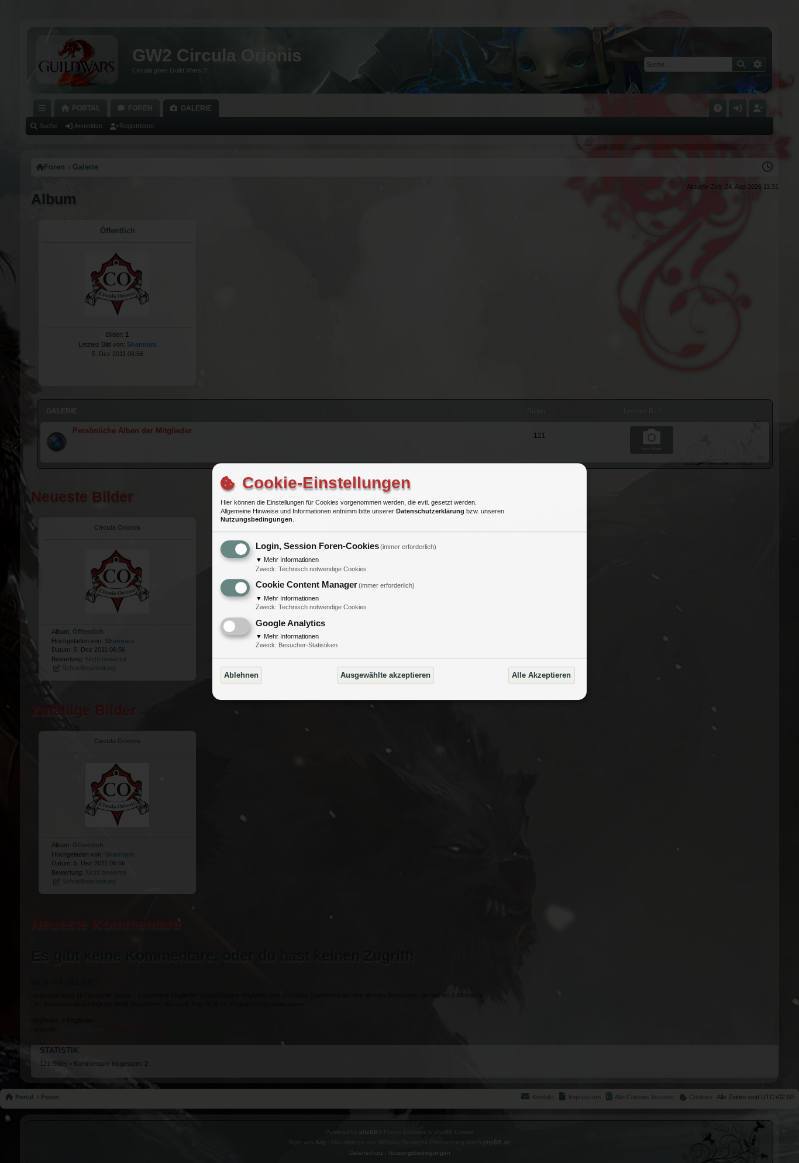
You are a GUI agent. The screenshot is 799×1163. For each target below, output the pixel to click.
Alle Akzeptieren (541, 675)
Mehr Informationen (287, 559)
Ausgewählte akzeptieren (385, 675)
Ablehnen (241, 675)
